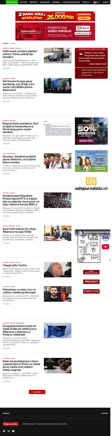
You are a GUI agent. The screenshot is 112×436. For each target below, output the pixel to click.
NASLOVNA (18, 48)
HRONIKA (11, 48)
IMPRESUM (6, 413)
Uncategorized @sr (9, 153)
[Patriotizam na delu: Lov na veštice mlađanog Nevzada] (57, 294)
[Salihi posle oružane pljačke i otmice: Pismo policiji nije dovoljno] (57, 55)
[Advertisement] (37, 106)
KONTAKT (105, 413)
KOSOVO (5, 226)
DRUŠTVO (6, 48)
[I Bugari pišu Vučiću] (57, 269)
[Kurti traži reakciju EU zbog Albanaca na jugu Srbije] (57, 233)
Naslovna (6, 43)
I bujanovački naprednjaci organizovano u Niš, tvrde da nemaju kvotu (93, 72)
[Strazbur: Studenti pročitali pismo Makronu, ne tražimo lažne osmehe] (57, 161)
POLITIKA (12, 78)
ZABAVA (12, 358)
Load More (37, 392)
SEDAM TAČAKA (20, 323)
